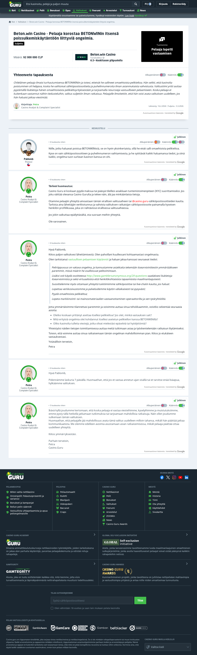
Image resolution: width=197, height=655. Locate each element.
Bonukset (55, 10)
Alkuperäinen (152, 74)
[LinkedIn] (186, 477)
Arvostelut (111, 10)
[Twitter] (168, 477)
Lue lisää (129, 15)
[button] (168, 647)
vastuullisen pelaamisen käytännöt (88, 259)
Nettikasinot (27, 10)
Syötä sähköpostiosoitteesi (65, 598)
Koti (14, 10)
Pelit (42, 10)
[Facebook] (162, 477)
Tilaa (140, 600)
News (143, 10)
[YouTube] (180, 477)
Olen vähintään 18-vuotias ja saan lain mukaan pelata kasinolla (87, 608)
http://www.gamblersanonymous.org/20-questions (116, 275)
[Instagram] (174, 477)
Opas (67, 10)
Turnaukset (129, 10)
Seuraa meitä (167, 473)
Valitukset (81, 10)
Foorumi (96, 10)
